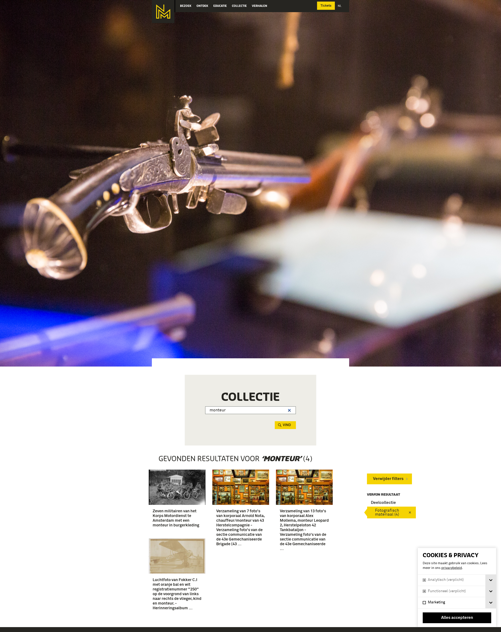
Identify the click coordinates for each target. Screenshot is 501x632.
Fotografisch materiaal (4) (387, 513)
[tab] (490, 580)
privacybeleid (451, 568)
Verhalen (259, 6)
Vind (287, 425)
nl (340, 5)
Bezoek (185, 6)
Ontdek (202, 6)
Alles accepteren (457, 618)
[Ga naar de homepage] (163, 11)
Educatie (220, 6)
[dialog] (457, 587)
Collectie (239, 6)
